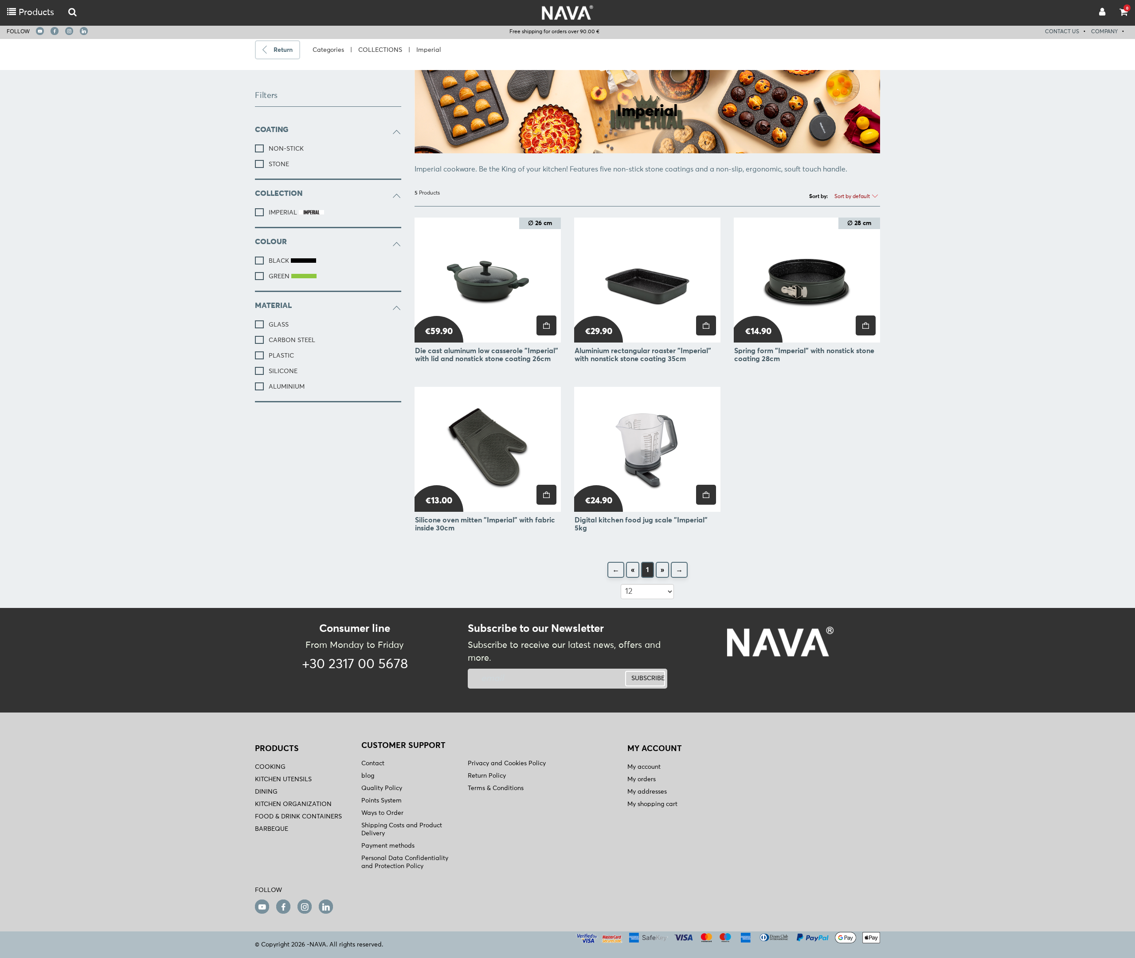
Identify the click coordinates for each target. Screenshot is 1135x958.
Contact (372, 763)
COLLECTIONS (380, 50)
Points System (381, 801)
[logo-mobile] (72, 12)
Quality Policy (381, 788)
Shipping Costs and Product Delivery (401, 829)
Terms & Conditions (496, 788)
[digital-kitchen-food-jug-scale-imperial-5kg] (647, 449)
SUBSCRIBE (648, 678)
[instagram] (69, 31)
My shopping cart (652, 804)
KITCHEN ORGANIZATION (293, 804)
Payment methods (388, 846)
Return (283, 50)
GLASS (279, 325)
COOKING (270, 767)
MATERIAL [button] (273, 306)
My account (644, 767)
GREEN (280, 276)
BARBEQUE (271, 829)
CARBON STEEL (292, 340)
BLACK (280, 261)
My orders (641, 779)
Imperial (428, 50)
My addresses (647, 792)
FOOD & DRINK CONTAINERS (298, 817)
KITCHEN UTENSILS (283, 779)
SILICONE (283, 371)
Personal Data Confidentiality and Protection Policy (404, 862)
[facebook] (54, 31)
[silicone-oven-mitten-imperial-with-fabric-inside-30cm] (488, 449)
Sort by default (852, 196)
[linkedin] (83, 31)
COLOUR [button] (271, 242)
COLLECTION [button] (278, 194)
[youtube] (39, 31)
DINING (266, 792)
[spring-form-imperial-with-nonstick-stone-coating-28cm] (807, 280)
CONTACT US (1062, 32)
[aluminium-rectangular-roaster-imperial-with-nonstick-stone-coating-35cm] (647, 280)
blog (367, 776)
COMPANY (1104, 32)
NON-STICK (286, 149)
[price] (546, 325)
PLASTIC (281, 356)
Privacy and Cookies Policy (507, 763)
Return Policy (487, 776)
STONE (279, 164)
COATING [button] (271, 130)
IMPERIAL (284, 213)
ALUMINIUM (287, 387)
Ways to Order (382, 813)
